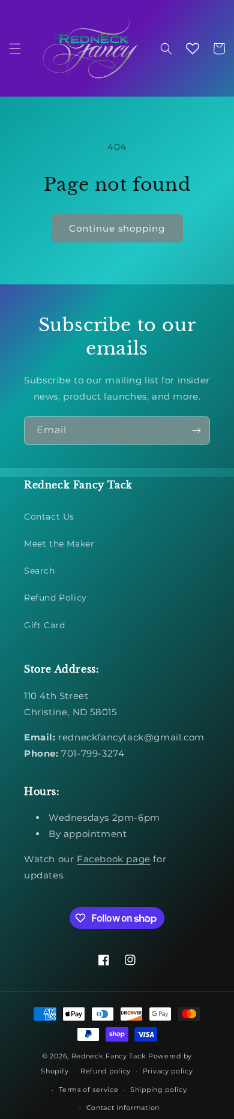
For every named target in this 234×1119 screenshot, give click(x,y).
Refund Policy (55, 597)
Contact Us (49, 516)
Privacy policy (168, 1071)
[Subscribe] (196, 430)
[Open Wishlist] (192, 48)
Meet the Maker (59, 543)
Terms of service (88, 1089)
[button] (15, 48)
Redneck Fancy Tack (108, 1056)
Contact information (123, 1107)
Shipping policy (158, 1089)
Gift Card (44, 625)
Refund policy (105, 1071)
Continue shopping (117, 228)
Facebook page (114, 859)
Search (39, 570)
